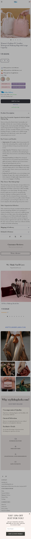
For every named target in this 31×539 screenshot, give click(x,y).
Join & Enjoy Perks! (15, 534)
